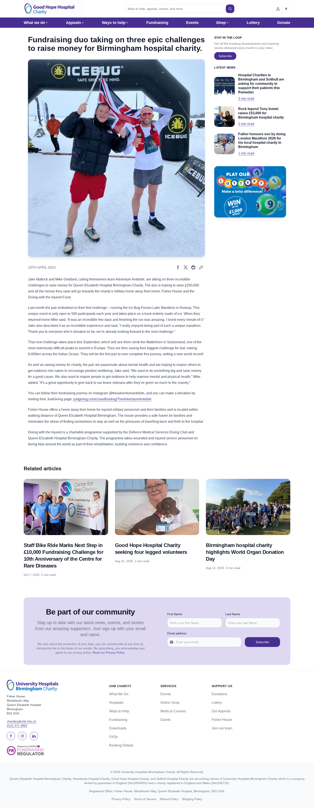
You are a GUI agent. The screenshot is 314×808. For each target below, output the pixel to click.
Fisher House (222, 719)
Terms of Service (145, 799)
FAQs (113, 737)
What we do (34, 23)
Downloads (117, 728)
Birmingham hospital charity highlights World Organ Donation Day (245, 552)
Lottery (253, 23)
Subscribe (225, 56)
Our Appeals (221, 711)
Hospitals (116, 702)
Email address (176, 633)
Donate (283, 23)
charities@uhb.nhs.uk (21, 721)
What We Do (118, 694)
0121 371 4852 (17, 725)
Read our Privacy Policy (108, 652)
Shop (221, 23)
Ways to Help (119, 711)
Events (192, 23)
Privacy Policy (121, 799)
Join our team (222, 728)
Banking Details (121, 745)
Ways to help (113, 23)
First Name (174, 614)
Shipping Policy (192, 799)
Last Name (232, 614)
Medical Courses (173, 711)
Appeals (73, 23)
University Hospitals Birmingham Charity (148, 772)
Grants (165, 719)
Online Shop (169, 702)
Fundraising (157, 23)
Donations (219, 694)
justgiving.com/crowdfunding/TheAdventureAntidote (112, 399)
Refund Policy (169, 799)
